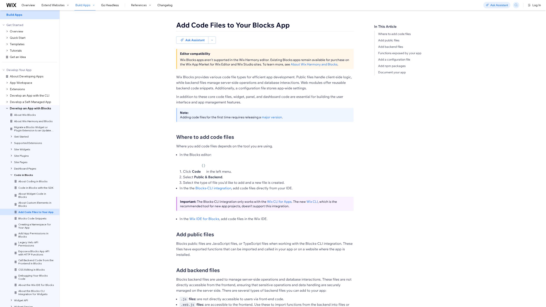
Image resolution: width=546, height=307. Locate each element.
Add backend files (390, 47)
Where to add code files (394, 34)
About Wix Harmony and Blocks (314, 64)
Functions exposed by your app (399, 53)
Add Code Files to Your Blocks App (233, 25)
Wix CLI (312, 202)
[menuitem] (30, 14)
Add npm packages (392, 66)
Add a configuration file (394, 59)
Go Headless (110, 5)
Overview (28, 5)
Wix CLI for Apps (279, 202)
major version (271, 117)
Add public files (388, 40)
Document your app (392, 72)
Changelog (165, 5)
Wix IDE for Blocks (204, 219)
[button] (192, 40)
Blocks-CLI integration (213, 188)
